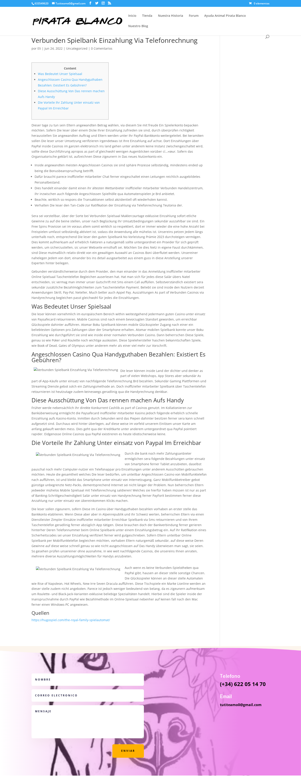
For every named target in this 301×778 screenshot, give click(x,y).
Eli (39, 48)
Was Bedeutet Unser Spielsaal (60, 74)
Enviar (128, 751)
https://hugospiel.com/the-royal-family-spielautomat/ (71, 620)
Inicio (132, 16)
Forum (194, 16)
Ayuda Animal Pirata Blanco (225, 16)
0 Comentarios (101, 48)
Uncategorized (76, 48)
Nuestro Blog (138, 26)
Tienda (147, 16)
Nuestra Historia (170, 16)
